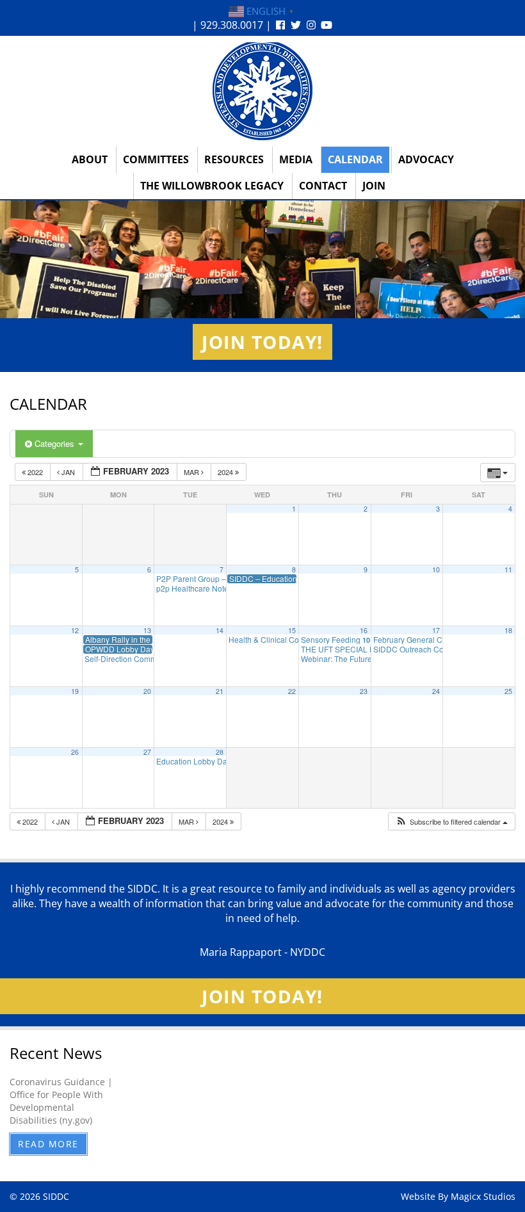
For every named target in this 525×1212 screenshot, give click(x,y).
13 (147, 630)
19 (75, 691)
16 (364, 630)
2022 (35, 472)
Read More (48, 1144)
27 (147, 752)
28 (219, 752)
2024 (226, 472)
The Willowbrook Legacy (212, 186)
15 (292, 630)
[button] (451, 821)
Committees (156, 159)
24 (436, 691)
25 (508, 691)
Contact (323, 186)
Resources (234, 159)
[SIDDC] (262, 91)
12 (75, 630)
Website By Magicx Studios (458, 1196)
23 (364, 691)
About (90, 159)
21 (219, 691)
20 (147, 691)
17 (436, 630)
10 (436, 569)
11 (508, 569)
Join (373, 186)
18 (508, 630)
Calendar (355, 159)
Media (295, 159)
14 (219, 630)
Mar (192, 472)
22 (292, 691)
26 (75, 752)
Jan (68, 472)
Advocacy (426, 159)
